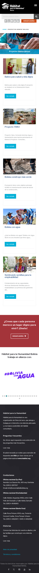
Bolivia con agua (12, 227)
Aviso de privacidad (10, 549)
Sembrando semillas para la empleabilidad (18, 276)
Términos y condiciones (11, 554)
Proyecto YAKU (12, 127)
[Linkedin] (18, 21)
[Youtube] (15, 21)
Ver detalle (10, 96)
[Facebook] (5, 21)
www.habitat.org (24, 458)
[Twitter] (8, 21)
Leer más (6, 448)
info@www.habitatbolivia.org (18, 488)
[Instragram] (12, 21)
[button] (2, 396)
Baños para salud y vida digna (19, 77)
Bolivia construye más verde (18, 177)
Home (5, 29)
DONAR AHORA (28, 21)
